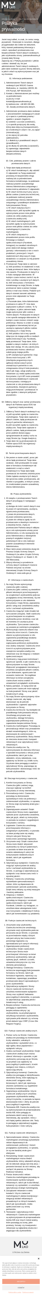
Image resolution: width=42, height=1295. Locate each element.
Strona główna (21, 1252)
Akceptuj (21, 1281)
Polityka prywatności (28, 1292)
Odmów (21, 1288)
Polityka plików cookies (15, 1292)
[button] (39, 1258)
